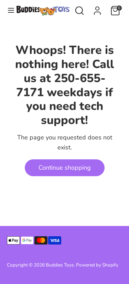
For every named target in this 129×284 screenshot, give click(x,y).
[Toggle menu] (8, 10)
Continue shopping (65, 167)
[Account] (97, 8)
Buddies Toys (60, 265)
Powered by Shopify (97, 265)
